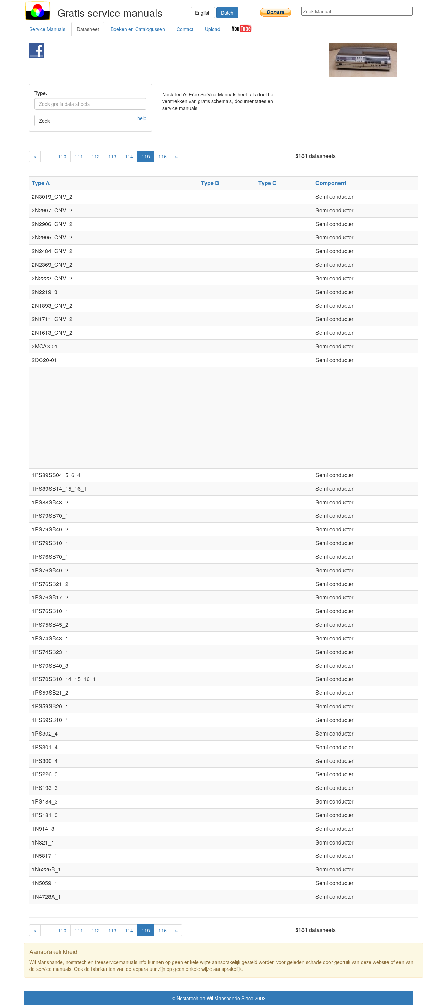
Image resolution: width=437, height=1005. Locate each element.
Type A (41, 183)
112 (95, 156)
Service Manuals (47, 29)
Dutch (227, 12)
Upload (212, 29)
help (141, 118)
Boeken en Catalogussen (138, 29)
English (203, 12)
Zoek (44, 120)
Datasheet (88, 29)
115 (146, 156)
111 (79, 156)
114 (129, 156)
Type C (267, 183)
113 (112, 156)
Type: (40, 92)
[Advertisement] (207, 60)
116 (162, 156)
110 (62, 156)
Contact (185, 29)
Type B (210, 183)
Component (330, 183)
